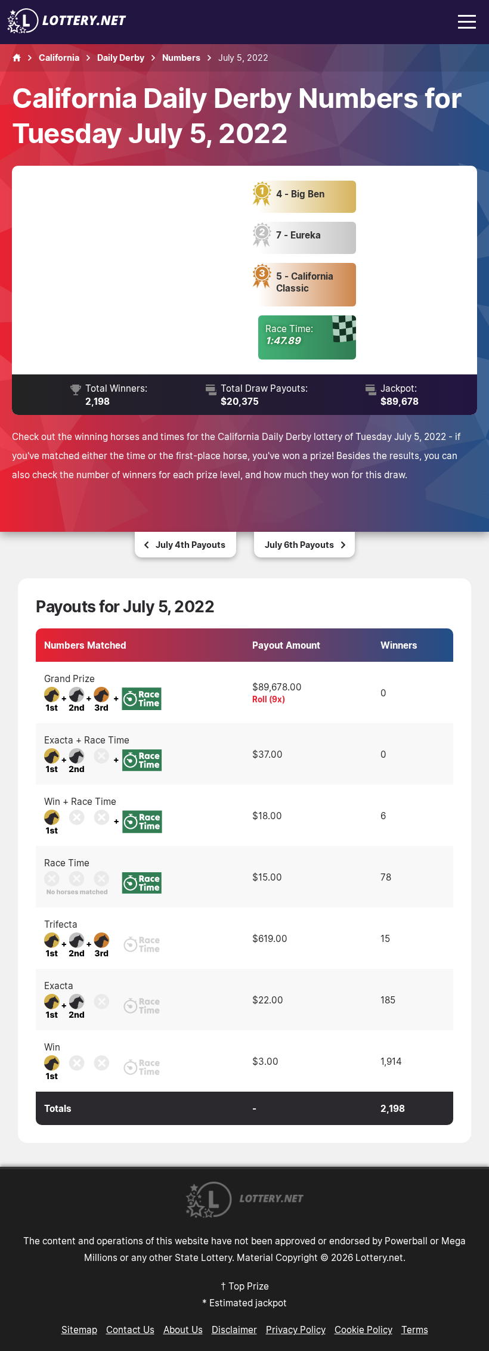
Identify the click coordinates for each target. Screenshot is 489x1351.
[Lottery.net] (66, 30)
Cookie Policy (363, 1329)
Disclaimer (234, 1329)
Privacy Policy (296, 1329)
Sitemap (79, 1329)
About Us (183, 1329)
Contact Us (130, 1329)
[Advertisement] (142, 270)
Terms (414, 1329)
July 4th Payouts (190, 544)
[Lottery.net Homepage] (17, 58)
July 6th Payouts (299, 544)
